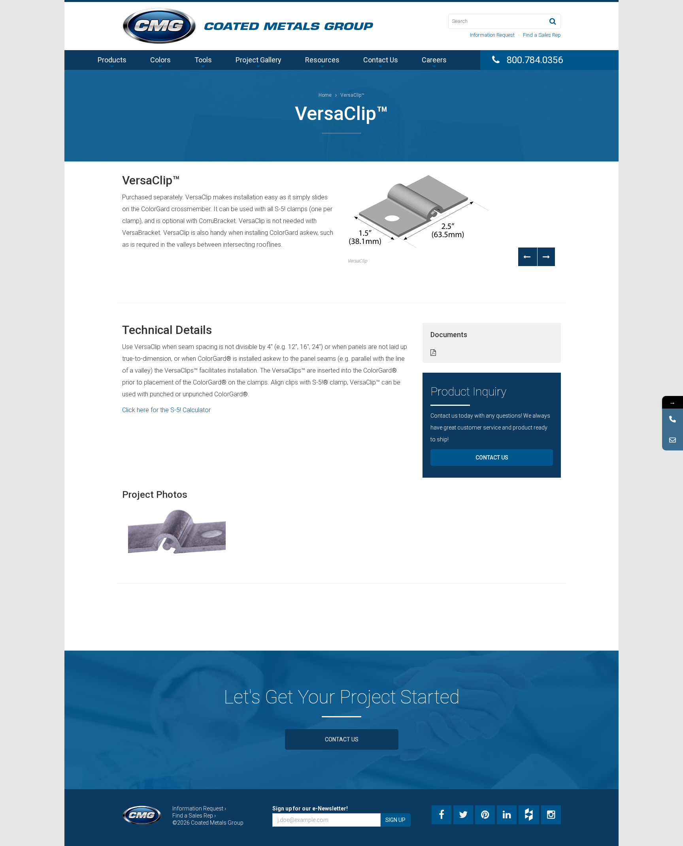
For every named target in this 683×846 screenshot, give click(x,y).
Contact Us (380, 60)
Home (325, 95)
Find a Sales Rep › (194, 815)
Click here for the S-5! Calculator (166, 410)
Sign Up (395, 820)
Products (112, 60)
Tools (203, 60)
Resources (322, 60)
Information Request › (199, 808)
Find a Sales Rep (542, 35)
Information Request (492, 35)
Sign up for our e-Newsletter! (310, 808)
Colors (160, 60)
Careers (434, 60)
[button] (527, 257)
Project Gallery (258, 60)
